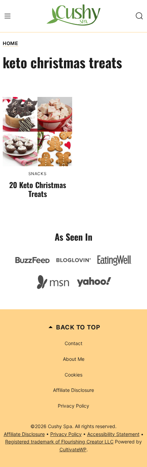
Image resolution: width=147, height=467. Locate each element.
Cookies (73, 375)
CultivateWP (72, 449)
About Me (73, 359)
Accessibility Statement (113, 434)
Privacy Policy (73, 406)
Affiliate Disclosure (73, 390)
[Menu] (7, 16)
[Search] (139, 16)
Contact (73, 343)
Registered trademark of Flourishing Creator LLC (59, 441)
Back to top (78, 327)
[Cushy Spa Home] (73, 16)
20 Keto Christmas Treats (37, 189)
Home (10, 43)
